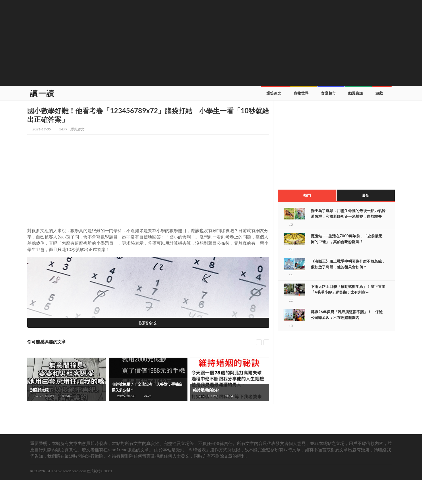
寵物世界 (301, 93)
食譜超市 (328, 93)
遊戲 (379, 93)
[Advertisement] (211, 42)
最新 (365, 195)
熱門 (307, 195)
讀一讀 (42, 93)
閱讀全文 (148, 322)
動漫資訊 (355, 93)
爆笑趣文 (273, 93)
